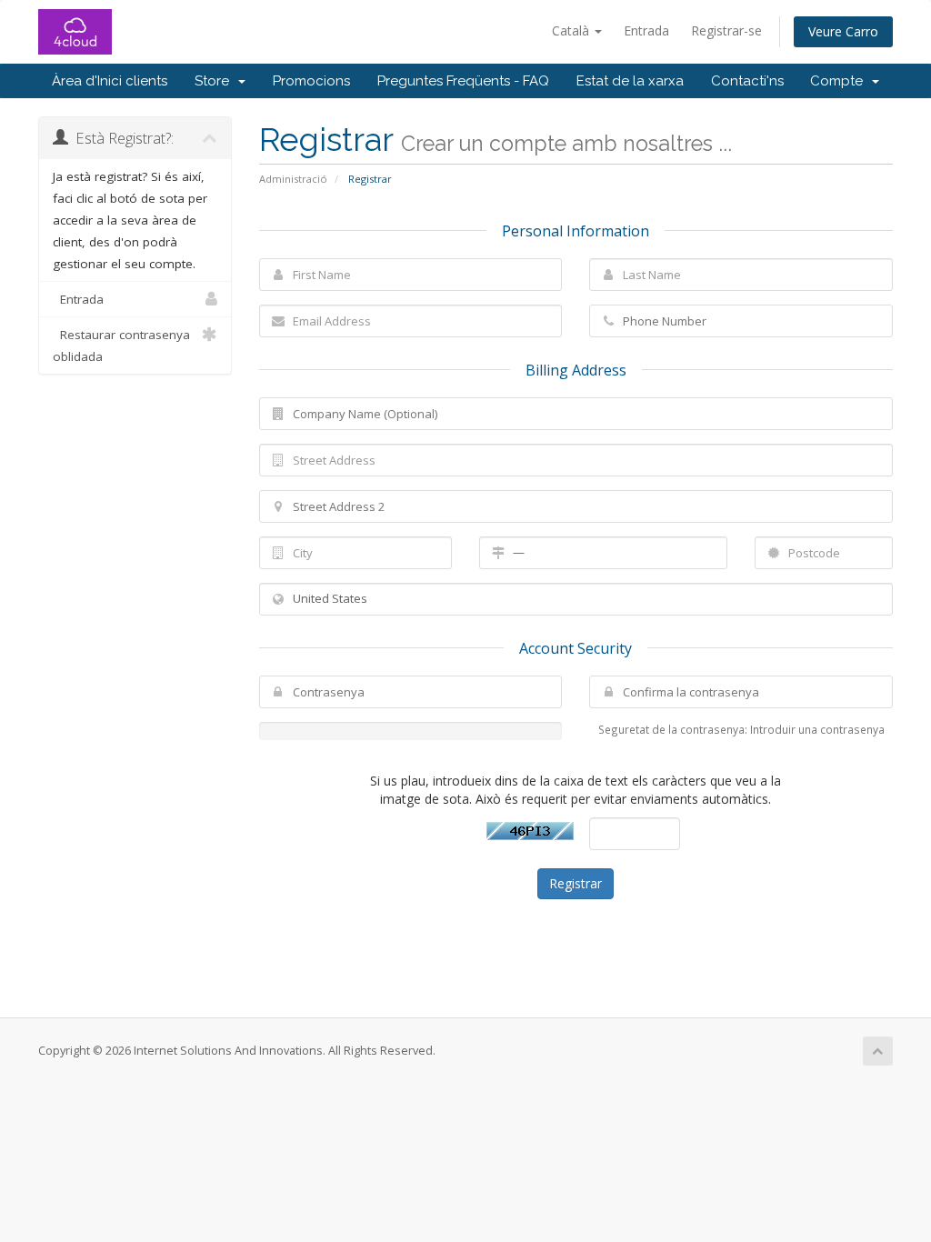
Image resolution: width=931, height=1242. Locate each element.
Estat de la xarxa (630, 81)
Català (572, 30)
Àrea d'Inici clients (109, 81)
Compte (840, 81)
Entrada (646, 30)
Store (215, 81)
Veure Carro (843, 31)
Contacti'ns (747, 81)
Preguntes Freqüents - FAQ (463, 81)
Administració (293, 178)
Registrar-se (726, 30)
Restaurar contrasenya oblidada (121, 345)
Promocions (311, 81)
